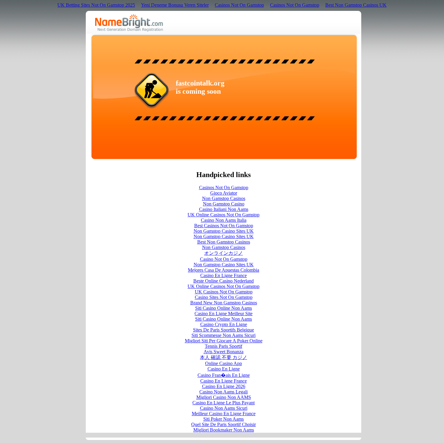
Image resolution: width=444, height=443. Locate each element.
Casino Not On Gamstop (223, 259)
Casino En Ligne (224, 368)
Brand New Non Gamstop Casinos (223, 302)
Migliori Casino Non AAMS (223, 397)
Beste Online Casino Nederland (223, 280)
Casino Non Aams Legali (223, 391)
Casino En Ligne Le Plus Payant (223, 402)
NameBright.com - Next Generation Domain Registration (129, 22)
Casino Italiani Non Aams (223, 209)
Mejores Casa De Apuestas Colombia (223, 270)
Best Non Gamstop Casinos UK (356, 5)
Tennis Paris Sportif (223, 346)
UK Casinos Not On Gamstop (224, 291)
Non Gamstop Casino (223, 203)
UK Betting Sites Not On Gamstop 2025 (96, 5)
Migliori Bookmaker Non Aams (223, 429)
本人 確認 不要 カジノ (223, 357)
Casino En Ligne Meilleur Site (224, 313)
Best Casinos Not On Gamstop (223, 225)
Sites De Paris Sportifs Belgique (223, 329)
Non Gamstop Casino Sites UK (224, 231)
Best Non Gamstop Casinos (223, 241)
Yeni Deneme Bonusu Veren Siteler (175, 5)
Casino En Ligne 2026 (223, 386)
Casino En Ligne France (223, 275)
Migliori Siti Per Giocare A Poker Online (223, 340)
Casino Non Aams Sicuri (223, 408)
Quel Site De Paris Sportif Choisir (223, 424)
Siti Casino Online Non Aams (223, 308)
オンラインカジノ (223, 253)
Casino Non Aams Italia (223, 220)
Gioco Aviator (223, 193)
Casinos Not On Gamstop (239, 5)
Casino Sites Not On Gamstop (224, 297)
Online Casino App (223, 363)
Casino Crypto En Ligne (223, 324)
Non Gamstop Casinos (223, 198)
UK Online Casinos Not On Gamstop (223, 214)
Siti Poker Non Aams (223, 419)
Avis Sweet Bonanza (223, 351)
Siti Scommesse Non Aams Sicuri (223, 335)
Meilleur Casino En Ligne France (224, 413)
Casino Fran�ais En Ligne (224, 375)
